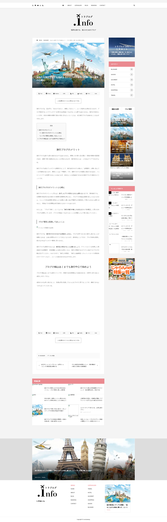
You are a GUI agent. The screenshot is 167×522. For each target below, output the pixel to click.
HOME (63, 5)
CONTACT (73, 503)
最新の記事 (115, 109)
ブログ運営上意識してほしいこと (50, 136)
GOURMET (121, 80)
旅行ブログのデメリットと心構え (50, 133)
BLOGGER (53, 83)
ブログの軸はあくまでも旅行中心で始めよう (51, 138)
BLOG (86, 5)
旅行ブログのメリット (45, 130)
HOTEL (121, 85)
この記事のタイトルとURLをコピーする (68, 101)
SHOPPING (121, 90)
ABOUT (69, 5)
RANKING (94, 5)
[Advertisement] (68, 309)
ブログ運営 (52, 355)
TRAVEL (121, 95)
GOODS (121, 74)
